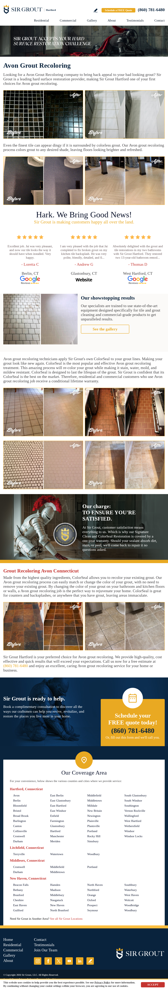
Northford (93, 890)
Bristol (17, 810)
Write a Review (95, 10)
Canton (17, 826)
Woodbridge (131, 905)
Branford (18, 895)
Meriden (55, 841)
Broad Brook (21, 815)
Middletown (94, 800)
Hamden (55, 884)
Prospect (92, 905)
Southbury (130, 884)
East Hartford (58, 805)
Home (8, 939)
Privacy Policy (102, 982)
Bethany (18, 890)
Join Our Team (45, 950)
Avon (16, 795)
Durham (18, 841)
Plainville (93, 821)
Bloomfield (20, 805)
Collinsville (20, 831)
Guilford (18, 910)
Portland (92, 831)
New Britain (94, 810)
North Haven (95, 884)
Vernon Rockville (134, 810)
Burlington (19, 821)
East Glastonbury (60, 800)
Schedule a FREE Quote (118, 10)
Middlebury (57, 895)
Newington (93, 815)
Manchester (57, 836)
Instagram (37, 961)
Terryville (19, 854)
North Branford (59, 910)
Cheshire (18, 900)
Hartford (55, 831)
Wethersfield (131, 826)
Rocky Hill (93, 836)
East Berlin (56, 795)
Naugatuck (56, 900)
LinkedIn (79, 961)
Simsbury (93, 841)
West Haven (131, 895)
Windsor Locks (133, 836)
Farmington (57, 821)
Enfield (54, 815)
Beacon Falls (21, 884)
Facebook (48, 961)
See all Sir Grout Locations (66, 918)
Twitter (58, 961)
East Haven (20, 905)
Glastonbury (57, 826)
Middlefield (94, 795)
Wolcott (129, 900)
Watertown (56, 854)
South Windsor (133, 800)
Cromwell (19, 836)
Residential (41, 20)
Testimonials (135, 20)
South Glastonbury (135, 795)
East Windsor (58, 810)
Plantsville (93, 826)
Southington (131, 805)
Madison (55, 890)
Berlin (17, 800)
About (112, 20)
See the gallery (105, 329)
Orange (91, 895)
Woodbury (93, 854)
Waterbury (130, 890)
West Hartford (132, 821)
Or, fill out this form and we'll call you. (133, 737)
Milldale (92, 805)
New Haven (57, 905)
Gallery (92, 20)
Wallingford (131, 815)
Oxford (91, 900)
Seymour (92, 910)
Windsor (129, 831)
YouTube (69, 961)
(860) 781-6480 (151, 9)
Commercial (68, 20)
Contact (159, 20)
